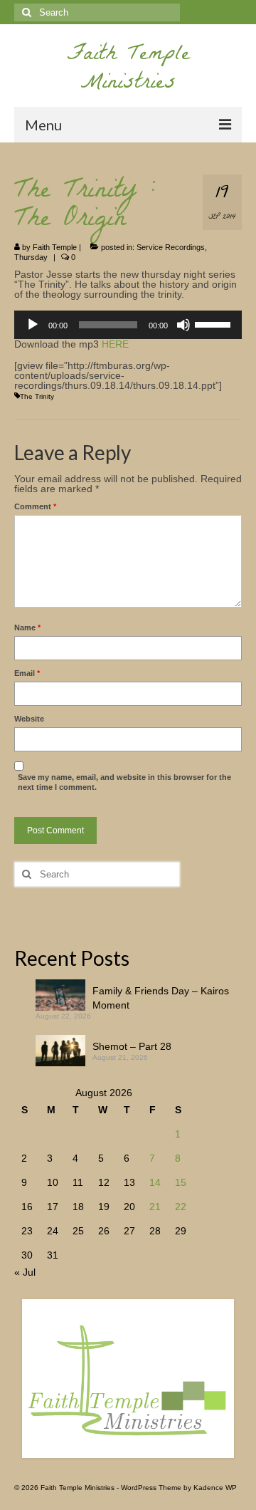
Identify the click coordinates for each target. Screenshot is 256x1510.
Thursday (31, 257)
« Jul (25, 1272)
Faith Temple (55, 247)
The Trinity (37, 396)
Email (27, 673)
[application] (128, 325)
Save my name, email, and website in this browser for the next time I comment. (124, 782)
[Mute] (183, 325)
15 (180, 1182)
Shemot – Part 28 (131, 1046)
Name (27, 627)
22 (180, 1206)
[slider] (215, 323)
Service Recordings (171, 247)
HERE (115, 344)
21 (155, 1206)
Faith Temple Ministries (128, 70)
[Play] (33, 325)
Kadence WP (215, 1487)
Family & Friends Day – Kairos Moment (160, 998)
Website (29, 718)
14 (155, 1182)
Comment (35, 506)
